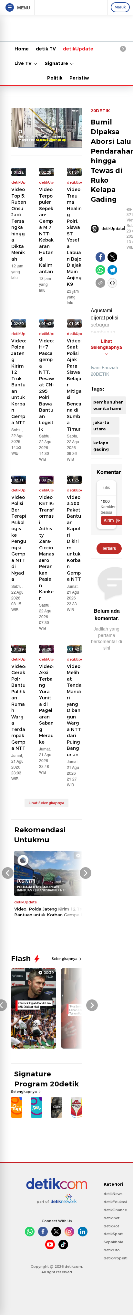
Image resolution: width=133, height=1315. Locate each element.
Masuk (120, 7)
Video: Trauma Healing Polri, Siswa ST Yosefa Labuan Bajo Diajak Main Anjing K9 (74, 237)
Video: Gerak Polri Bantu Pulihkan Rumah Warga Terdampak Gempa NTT (18, 707)
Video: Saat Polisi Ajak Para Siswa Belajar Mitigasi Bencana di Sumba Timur (74, 385)
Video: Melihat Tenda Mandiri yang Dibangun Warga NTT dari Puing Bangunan (74, 710)
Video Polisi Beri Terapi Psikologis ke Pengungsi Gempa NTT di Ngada (18, 538)
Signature (57, 63)
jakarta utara (101, 425)
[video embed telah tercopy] (112, 283)
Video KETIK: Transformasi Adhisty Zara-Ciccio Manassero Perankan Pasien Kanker (46, 548)
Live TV (24, 63)
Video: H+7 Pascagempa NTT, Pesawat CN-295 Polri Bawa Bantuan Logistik (46, 385)
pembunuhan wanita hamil (108, 405)
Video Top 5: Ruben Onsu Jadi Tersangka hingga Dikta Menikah (18, 224)
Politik (54, 78)
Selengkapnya (65, 958)
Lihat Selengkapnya (46, 803)
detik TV (46, 48)
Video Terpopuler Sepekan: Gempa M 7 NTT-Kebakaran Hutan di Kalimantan (46, 230)
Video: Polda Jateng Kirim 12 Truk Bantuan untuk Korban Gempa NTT (18, 382)
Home (22, 48)
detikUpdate (78, 48)
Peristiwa (80, 78)
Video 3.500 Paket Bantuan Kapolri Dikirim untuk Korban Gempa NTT (74, 538)
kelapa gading (101, 446)
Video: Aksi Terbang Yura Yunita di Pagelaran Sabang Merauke (46, 704)
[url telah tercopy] (100, 283)
